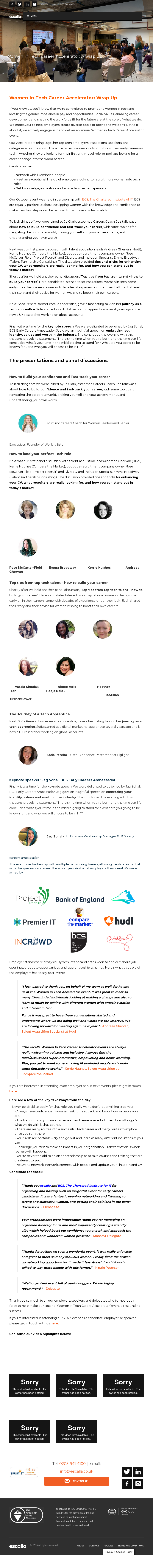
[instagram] (138, 1484)
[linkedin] (138, 1472)
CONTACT (94, 1546)
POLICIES (108, 1546)
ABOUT (80, 1546)
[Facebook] (12, 4)
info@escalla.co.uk (76, 1471)
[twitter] (127, 1472)
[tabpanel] (76, 41)
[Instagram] (34, 4)
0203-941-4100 (72, 1463)
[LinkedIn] (27, 4)
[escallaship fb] (127, 1484)
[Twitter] (19, 4)
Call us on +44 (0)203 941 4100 (58, 4)
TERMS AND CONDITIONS (131, 1546)
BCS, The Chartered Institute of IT (107, 199)
